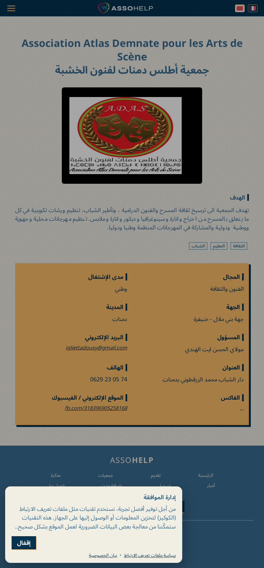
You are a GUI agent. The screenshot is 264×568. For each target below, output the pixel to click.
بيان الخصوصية (103, 555)
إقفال (24, 542)
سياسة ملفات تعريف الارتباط (150, 555)
